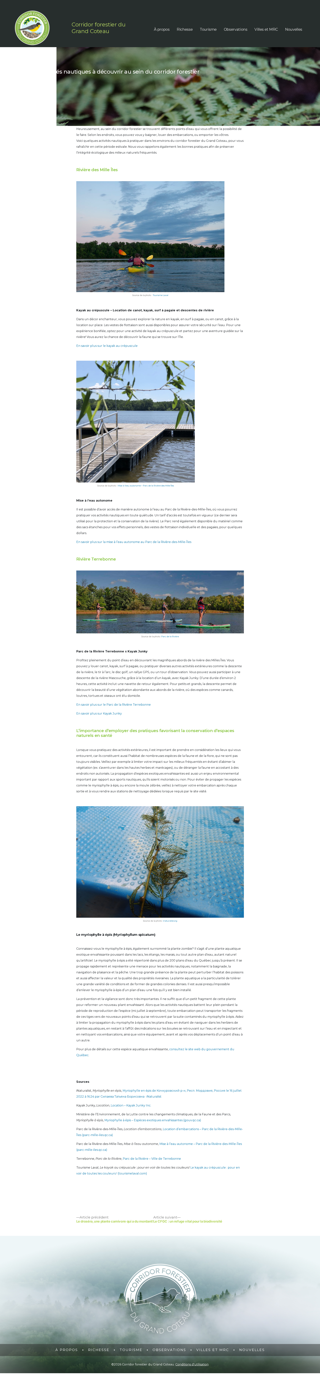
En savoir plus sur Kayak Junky (99, 713)
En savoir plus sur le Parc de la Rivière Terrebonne (113, 704)
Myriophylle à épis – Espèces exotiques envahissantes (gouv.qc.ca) (152, 1120)
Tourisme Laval (160, 295)
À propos (161, 29)
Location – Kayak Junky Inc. (131, 1105)
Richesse (185, 29)
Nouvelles (293, 29)
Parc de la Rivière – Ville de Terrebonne (152, 1158)
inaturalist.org (170, 921)
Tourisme (208, 29)
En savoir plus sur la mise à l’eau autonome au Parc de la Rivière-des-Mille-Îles (133, 542)
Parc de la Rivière (170, 636)
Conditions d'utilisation (192, 1364)
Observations (235, 29)
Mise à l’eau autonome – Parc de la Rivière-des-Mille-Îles (146, 485)
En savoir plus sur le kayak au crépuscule (107, 346)
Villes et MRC (266, 29)
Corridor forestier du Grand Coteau (98, 28)
